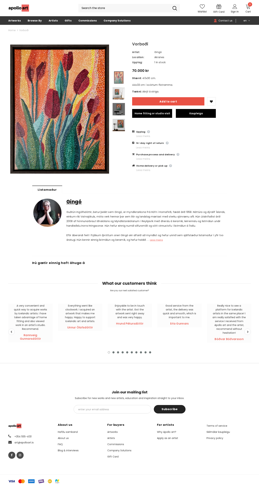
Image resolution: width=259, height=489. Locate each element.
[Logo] (18, 8)
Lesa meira (156, 239)
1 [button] (109, 352)
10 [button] (150, 352)
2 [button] (113, 352)
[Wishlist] (211, 101)
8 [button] (141, 352)
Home (12, 30)
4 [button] (123, 352)
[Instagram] (20, 455)
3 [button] (118, 352)
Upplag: (137, 62)
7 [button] (136, 352)
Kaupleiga (196, 113)
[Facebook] (11, 455)
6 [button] (132, 352)
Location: (138, 57)
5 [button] (127, 352)
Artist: (136, 52)
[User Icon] (235, 6)
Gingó (158, 52)
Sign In (235, 11)
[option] (59, 109)
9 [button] (145, 352)
